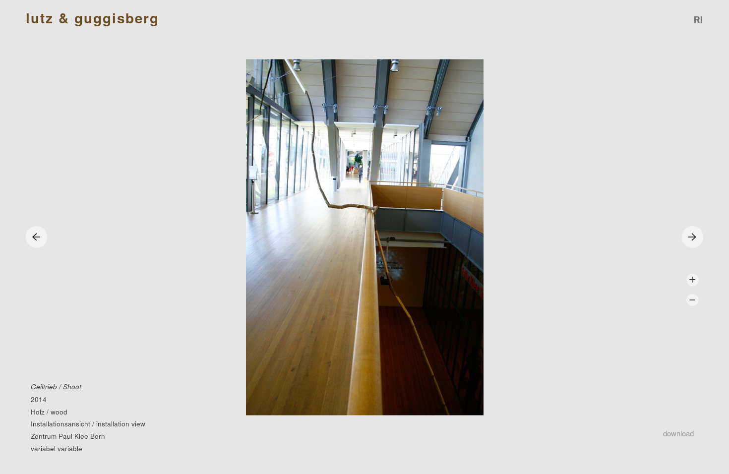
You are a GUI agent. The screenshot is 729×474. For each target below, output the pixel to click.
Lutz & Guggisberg (92, 18)
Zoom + (692, 280)
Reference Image (698, 19)
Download (678, 433)
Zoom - (692, 300)
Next (692, 236)
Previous (36, 236)
